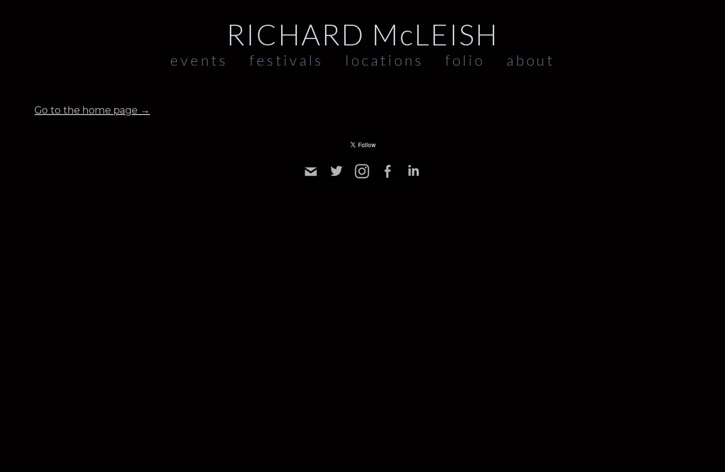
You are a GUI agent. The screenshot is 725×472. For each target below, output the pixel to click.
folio (465, 60)
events (199, 60)
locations (384, 60)
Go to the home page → (92, 110)
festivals (287, 60)
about (531, 60)
